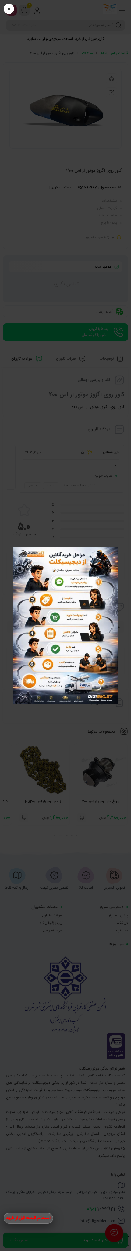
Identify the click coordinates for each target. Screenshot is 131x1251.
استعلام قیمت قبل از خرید (28, 1218)
